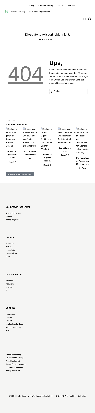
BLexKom (10, 243)
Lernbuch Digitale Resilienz (47, 158)
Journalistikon (11, 253)
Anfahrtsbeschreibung (14, 324)
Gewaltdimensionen (65, 149)
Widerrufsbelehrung (13, 354)
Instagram (10, 284)
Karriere (9, 321)
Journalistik (10, 250)
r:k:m (8, 256)
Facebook (10, 281)
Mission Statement (13, 327)
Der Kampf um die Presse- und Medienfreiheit (82, 161)
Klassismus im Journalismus (30, 152)
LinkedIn (9, 287)
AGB (8, 330)
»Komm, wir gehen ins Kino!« (12, 154)
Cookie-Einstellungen (14, 367)
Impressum (10, 314)
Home (40, 39)
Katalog (9, 216)
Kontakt (9, 317)
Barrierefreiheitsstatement (16, 364)
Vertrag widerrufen (13, 371)
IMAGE (9, 247)
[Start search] (89, 19)
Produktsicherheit (13, 361)
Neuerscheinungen (13, 213)
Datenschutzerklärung (14, 358)
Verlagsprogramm (13, 219)
